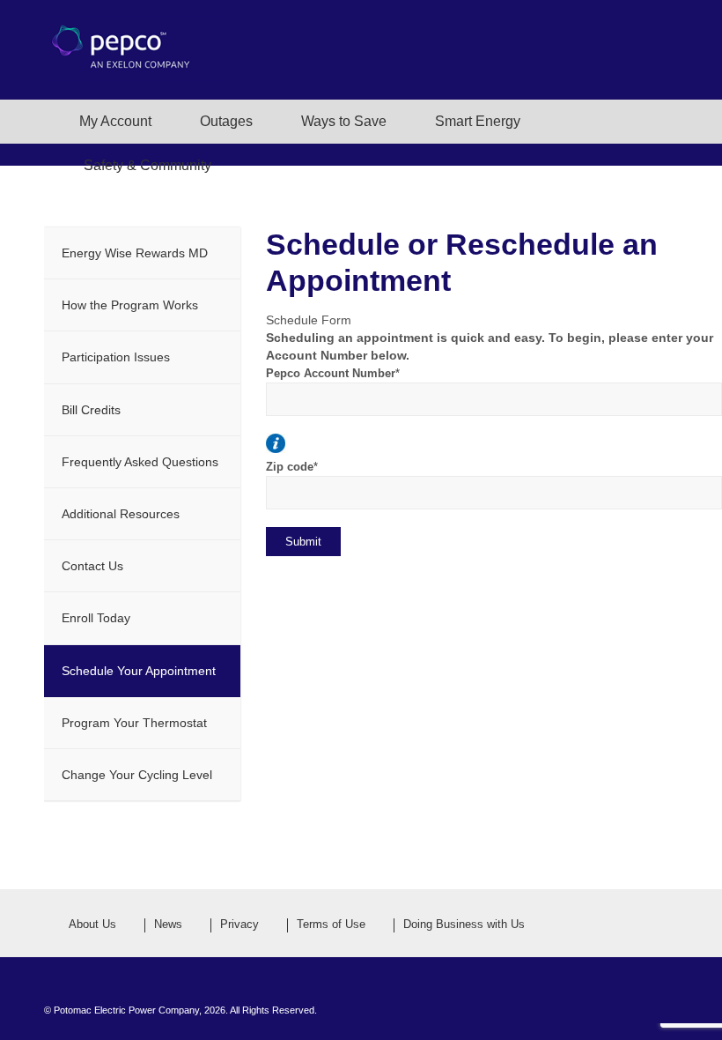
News (168, 924)
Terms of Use (331, 924)
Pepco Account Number (333, 373)
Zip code (292, 466)
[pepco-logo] (132, 69)
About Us (92, 924)
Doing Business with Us (464, 924)
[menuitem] (102, 122)
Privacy (239, 924)
